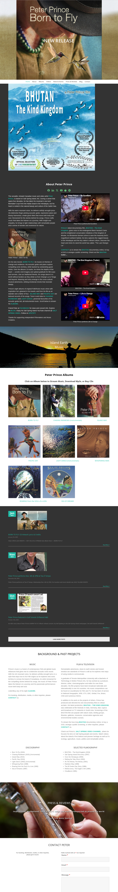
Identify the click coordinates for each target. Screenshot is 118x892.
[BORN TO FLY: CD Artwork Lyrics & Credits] (32, 520)
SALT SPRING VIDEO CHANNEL (88, 731)
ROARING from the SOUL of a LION (33, 501)
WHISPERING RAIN (102, 461)
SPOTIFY (32, 313)
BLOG (13, 311)
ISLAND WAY (102, 420)
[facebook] (48, 190)
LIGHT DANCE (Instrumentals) (67, 461)
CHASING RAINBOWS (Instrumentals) (67, 420)
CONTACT (12, 698)
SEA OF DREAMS (67, 501)
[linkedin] (53, 190)
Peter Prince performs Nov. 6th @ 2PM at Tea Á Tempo (29, 576)
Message (65, 875)
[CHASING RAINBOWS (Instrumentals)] (67, 401)
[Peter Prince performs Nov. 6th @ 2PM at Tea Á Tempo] (32, 561)
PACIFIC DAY (49, 294)
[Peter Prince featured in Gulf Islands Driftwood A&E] (32, 603)
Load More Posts (59, 639)
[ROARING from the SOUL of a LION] (33, 482)
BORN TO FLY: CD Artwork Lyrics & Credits (24, 534)
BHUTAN (82, 722)
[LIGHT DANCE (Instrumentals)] (67, 441)
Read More (106, 545)
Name (64, 855)
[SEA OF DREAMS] (67, 482)
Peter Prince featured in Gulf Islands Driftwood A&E (28, 617)
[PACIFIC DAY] (33, 441)
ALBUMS (14, 304)
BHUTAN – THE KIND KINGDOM (96, 705)
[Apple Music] (65, 190)
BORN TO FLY (28, 262)
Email (64, 865)
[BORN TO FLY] (33, 401)
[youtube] (61, 190)
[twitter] (57, 190)
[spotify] (69, 190)
